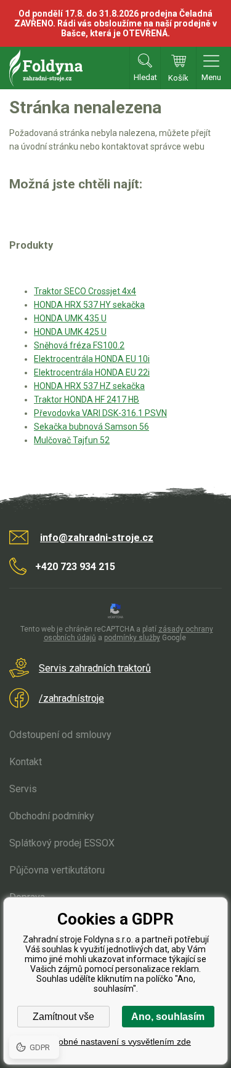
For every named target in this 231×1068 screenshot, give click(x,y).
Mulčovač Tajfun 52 (72, 440)
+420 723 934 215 (75, 566)
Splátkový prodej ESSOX (62, 843)
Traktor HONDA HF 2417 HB (86, 399)
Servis (23, 789)
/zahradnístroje (71, 698)
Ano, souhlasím (168, 1016)
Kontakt (25, 762)
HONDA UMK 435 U (70, 318)
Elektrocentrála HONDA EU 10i (92, 359)
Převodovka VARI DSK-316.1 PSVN (100, 413)
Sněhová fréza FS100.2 (79, 345)
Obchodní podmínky (51, 816)
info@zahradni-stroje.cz (96, 538)
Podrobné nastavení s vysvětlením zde (115, 1041)
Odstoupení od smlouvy (60, 735)
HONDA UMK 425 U (70, 332)
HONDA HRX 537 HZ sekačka (89, 386)
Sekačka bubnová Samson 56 (91, 427)
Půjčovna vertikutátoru (57, 870)
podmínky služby (132, 637)
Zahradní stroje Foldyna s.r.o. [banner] (46, 68)
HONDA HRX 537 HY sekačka (89, 305)
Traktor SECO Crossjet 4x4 (85, 291)
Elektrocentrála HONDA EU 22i (92, 372)
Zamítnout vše (63, 1016)
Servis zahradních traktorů (95, 668)
